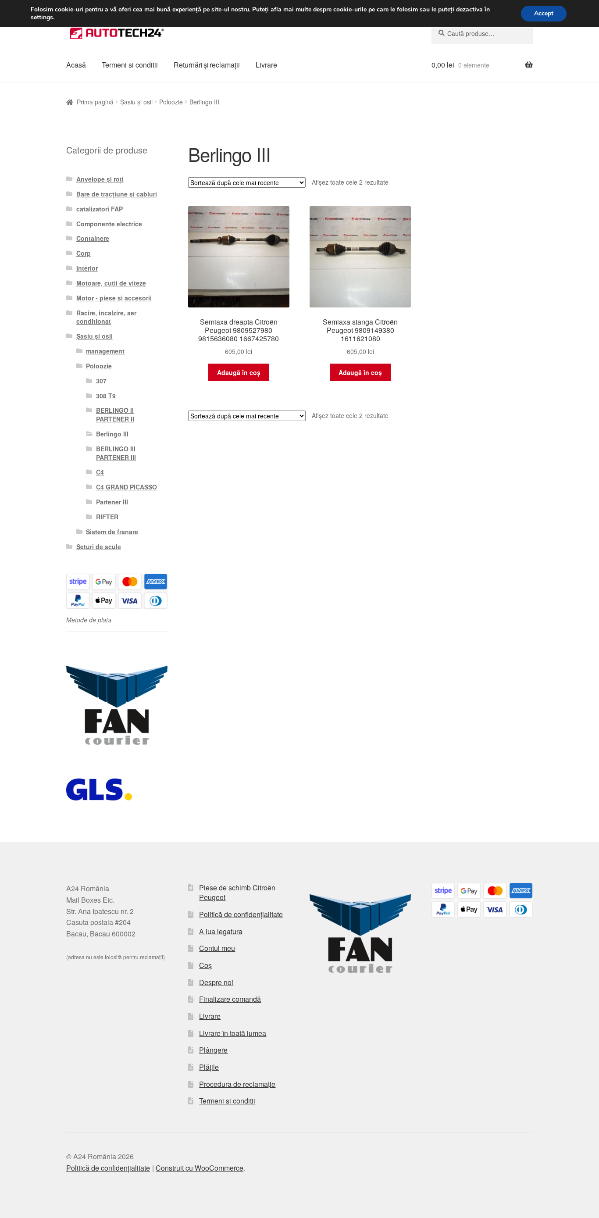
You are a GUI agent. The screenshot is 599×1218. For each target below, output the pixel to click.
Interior (87, 268)
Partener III (112, 501)
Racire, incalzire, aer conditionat (106, 317)
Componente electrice (109, 223)
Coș (205, 965)
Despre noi (216, 982)
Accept (543, 13)
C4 (100, 472)
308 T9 (106, 395)
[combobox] (482, 33)
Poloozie (171, 101)
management (105, 350)
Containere (92, 238)
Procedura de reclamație (237, 1084)
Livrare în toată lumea (232, 1033)
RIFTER (107, 516)
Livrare (266, 65)
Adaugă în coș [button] (238, 372)
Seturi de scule (98, 546)
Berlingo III (112, 433)
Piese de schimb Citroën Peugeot (237, 892)
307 (101, 380)
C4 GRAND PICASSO (126, 486)
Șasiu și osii (136, 101)
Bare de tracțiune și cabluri (116, 193)
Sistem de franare (112, 531)
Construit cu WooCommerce (199, 1168)
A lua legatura (220, 931)
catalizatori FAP (99, 208)
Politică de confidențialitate (241, 914)
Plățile (209, 1067)
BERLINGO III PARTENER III (116, 453)
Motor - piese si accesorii (114, 297)
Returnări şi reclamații (207, 65)
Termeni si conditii (130, 65)
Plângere (213, 1050)
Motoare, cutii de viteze (111, 283)
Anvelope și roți (100, 179)
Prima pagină (95, 101)
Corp (83, 253)
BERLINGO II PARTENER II (115, 414)
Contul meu (217, 948)
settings (42, 17)
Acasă (76, 65)
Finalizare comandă (230, 999)
